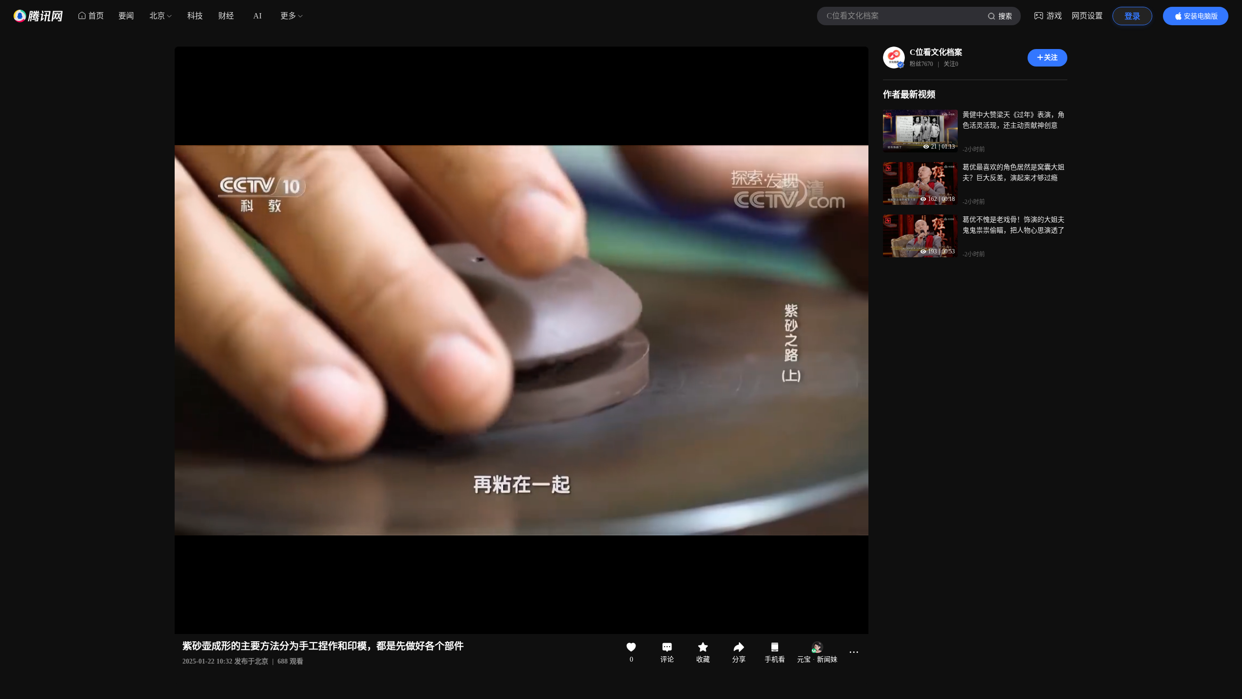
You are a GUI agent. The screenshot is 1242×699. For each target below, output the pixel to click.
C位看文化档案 (936, 52)
